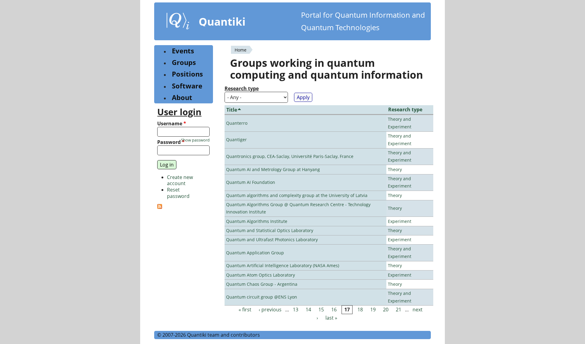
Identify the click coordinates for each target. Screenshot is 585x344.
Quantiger (236, 139)
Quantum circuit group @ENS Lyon (261, 297)
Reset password (178, 192)
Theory (395, 169)
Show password (195, 140)
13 (295, 309)
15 (321, 309)
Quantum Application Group (255, 253)
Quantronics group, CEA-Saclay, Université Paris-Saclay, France (289, 156)
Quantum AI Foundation (250, 182)
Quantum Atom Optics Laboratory (260, 275)
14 (308, 309)
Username (171, 123)
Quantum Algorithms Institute (256, 221)
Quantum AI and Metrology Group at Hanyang (273, 169)
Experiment (399, 221)
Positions (187, 74)
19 (373, 309)
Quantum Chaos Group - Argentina (261, 284)
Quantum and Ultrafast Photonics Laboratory (272, 239)
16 (334, 309)
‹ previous (270, 309)
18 (360, 309)
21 (398, 309)
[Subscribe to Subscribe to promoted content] (159, 207)
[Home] (178, 22)
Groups (184, 62)
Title (231, 109)
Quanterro (236, 123)
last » (331, 318)
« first (245, 309)
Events (183, 51)
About (182, 97)
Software (187, 86)
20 (385, 309)
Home (240, 50)
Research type (242, 88)
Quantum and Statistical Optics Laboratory (269, 230)
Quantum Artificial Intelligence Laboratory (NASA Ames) (282, 265)
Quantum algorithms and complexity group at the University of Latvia (296, 195)
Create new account (180, 180)
